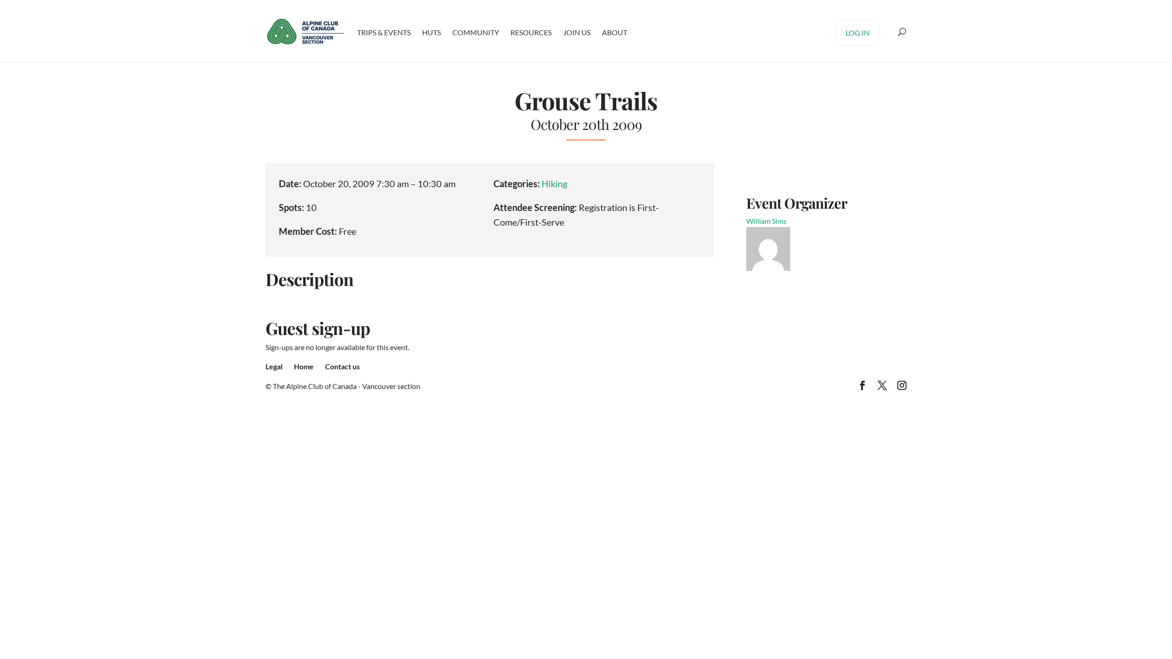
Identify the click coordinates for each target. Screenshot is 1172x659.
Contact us (342, 366)
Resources (531, 32)
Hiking (554, 183)
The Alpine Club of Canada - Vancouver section (346, 386)
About (614, 32)
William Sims (766, 220)
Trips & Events (384, 32)
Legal (274, 366)
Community (475, 32)
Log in (857, 32)
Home (304, 366)
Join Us (577, 32)
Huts (431, 32)
